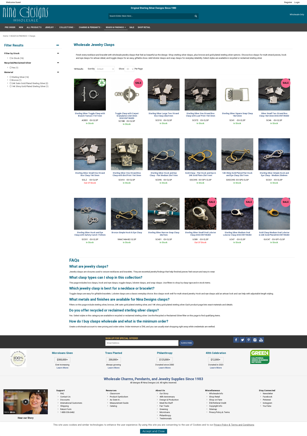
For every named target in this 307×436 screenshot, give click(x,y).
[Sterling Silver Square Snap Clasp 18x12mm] (237, 95)
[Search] (196, 16)
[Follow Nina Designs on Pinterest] (249, 340)
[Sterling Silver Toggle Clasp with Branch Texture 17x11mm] (90, 95)
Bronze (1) (16, 80)
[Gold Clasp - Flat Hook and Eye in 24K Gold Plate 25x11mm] (200, 154)
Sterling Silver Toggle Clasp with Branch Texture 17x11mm (90, 114)
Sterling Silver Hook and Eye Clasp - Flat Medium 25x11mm (164, 174)
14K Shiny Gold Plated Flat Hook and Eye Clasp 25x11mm (237, 174)
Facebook (267, 397)
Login (297, 2)
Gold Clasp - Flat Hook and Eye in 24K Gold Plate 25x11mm (200, 174)
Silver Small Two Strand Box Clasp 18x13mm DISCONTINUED (274, 114)
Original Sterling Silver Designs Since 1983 (153, 8)
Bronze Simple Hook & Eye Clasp (127, 232)
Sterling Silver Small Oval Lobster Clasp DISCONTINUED (200, 233)
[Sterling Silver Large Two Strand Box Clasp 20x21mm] (164, 95)
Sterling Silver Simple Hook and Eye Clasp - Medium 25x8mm (274, 174)
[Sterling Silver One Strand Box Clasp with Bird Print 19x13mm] (127, 154)
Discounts (65, 400)
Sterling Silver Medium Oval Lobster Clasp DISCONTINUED (237, 233)
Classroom (115, 393)
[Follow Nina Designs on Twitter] (243, 340)
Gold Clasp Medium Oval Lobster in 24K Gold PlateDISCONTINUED (274, 233)
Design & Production (169, 400)
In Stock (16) (17, 58)
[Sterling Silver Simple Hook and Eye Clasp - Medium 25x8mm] (274, 154)
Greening (164, 409)
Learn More (62, 368)
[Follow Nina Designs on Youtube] (261, 340)
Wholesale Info (216, 393)
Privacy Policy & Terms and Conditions (234, 425)
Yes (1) (14, 67)
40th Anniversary (167, 397)
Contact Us (65, 397)
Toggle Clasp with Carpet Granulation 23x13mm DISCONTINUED (127, 115)
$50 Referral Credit (217, 403)
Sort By (91, 69)
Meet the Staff (166, 403)
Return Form (65, 409)
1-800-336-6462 (67, 412)
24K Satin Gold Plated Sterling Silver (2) (29, 83)
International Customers (71, 403)
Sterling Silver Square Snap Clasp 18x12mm (237, 114)
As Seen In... (115, 400)
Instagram (267, 403)
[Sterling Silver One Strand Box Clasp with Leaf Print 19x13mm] (200, 95)
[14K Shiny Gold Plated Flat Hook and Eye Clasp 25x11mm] (237, 154)
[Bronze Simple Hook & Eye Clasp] (127, 214)
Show (121, 69)
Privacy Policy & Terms (219, 412)
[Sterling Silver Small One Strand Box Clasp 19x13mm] (90, 154)
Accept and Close (153, 431)
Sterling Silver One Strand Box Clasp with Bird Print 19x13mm (127, 174)
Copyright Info (215, 406)
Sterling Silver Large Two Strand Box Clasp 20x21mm (164, 114)
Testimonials (166, 418)
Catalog (113, 406)
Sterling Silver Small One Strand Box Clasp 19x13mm (90, 174)
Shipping (64, 406)
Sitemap (213, 409)
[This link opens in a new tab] (259, 351)
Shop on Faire (215, 400)
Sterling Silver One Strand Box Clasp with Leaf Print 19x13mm (200, 114)
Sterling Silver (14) (20, 77)
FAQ (62, 393)
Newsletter (268, 393)
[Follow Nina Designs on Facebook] (236, 340)
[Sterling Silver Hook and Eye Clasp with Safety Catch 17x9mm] (90, 214)
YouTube (267, 406)
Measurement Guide (119, 403)
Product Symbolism (119, 397)
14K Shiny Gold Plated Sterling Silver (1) (29, 86)
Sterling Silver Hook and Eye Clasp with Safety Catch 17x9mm (90, 233)
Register (288, 2)
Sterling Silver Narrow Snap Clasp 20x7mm (163, 233)
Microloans (165, 412)
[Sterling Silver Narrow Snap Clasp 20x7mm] (164, 214)
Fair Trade (164, 406)
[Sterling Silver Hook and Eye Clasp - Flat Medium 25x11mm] (164, 154)
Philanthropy (165, 415)
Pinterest (267, 400)
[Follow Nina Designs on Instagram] (255, 340)
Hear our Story (25, 418)
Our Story (164, 393)
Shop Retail (214, 397)
